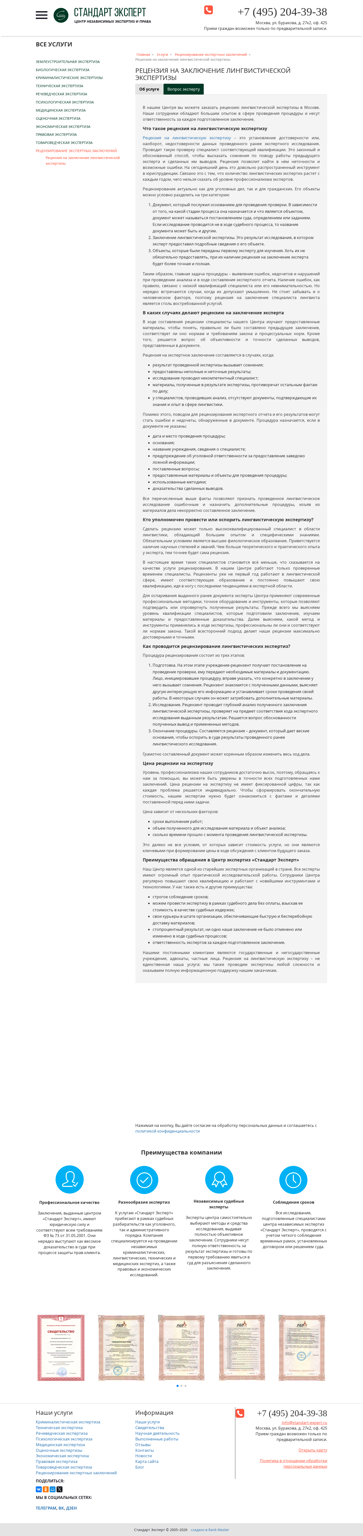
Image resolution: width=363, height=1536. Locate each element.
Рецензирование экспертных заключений (76, 150)
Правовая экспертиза (56, 134)
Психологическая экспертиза (65, 102)
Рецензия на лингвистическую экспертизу (187, 137)
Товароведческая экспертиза (64, 142)
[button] (178, 1386)
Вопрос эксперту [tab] (183, 89)
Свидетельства (149, 1427)
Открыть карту (313, 1450)
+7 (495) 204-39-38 (282, 11)
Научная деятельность (157, 1433)
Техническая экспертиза (59, 85)
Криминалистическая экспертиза (68, 1422)
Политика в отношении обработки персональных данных (293, 1463)
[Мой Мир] (53, 1489)
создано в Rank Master (210, 1529)
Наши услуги (147, 1422)
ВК (61, 1508)
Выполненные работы (156, 1439)
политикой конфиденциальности (167, 1131)
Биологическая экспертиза (62, 69)
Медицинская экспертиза (61, 110)
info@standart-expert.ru (304, 1422)
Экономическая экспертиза (63, 126)
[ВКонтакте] (39, 1489)
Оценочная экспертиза (58, 118)
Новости (143, 1455)
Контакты (144, 1450)
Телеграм (46, 1508)
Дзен (71, 1508)
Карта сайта (147, 1461)
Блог (139, 1467)
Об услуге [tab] (149, 89)
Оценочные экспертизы (59, 1450)
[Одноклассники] (46, 1489)
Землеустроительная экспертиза (68, 61)
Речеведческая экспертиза (61, 94)
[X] (59, 1489)
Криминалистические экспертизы (69, 77)
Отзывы (143, 1444)
